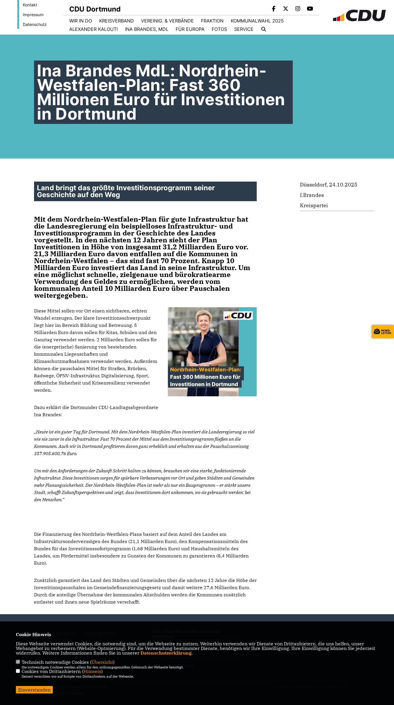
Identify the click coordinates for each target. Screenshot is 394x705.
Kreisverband (116, 20)
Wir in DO (80, 20)
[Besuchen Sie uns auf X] (285, 9)
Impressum (33, 14)
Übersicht (102, 662)
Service (244, 29)
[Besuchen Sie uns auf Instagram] (297, 9)
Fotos (219, 29)
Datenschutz (35, 24)
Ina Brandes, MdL (146, 29)
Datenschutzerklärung (166, 653)
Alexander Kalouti (93, 29)
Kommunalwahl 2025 (257, 20)
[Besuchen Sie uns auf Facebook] (273, 9)
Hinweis (92, 671)
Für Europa (190, 29)
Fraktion (212, 20)
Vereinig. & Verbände (167, 20)
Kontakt (30, 4)
